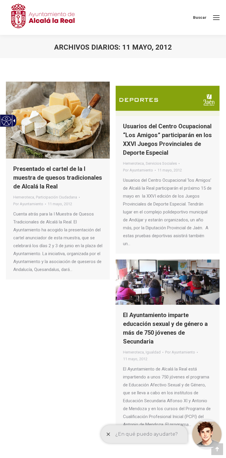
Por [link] (28, 204)
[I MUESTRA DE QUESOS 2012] (58, 120)
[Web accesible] (6, 121)
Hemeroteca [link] (23, 197)
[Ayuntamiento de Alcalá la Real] (42, 17)
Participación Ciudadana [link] (56, 197)
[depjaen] (168, 99)
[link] (216, 17)
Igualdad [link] (153, 352)
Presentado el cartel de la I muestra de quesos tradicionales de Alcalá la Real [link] (57, 177)
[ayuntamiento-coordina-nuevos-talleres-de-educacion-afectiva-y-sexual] (168, 282)
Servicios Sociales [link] (161, 163)
